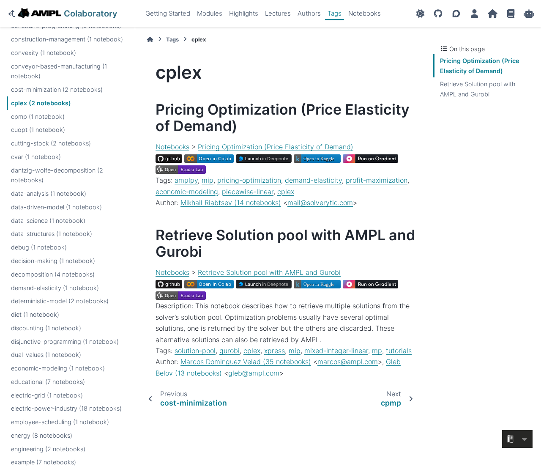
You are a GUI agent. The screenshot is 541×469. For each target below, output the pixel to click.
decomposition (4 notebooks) (53, 274)
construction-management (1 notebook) (67, 39)
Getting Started (167, 13)
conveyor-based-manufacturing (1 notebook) (59, 71)
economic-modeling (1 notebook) (58, 368)
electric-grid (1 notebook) (47, 395)
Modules (209, 13)
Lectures (278, 13)
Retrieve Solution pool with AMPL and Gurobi (269, 272)
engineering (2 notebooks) (48, 449)
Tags (335, 13)
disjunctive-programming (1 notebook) (65, 341)
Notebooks (364, 13)
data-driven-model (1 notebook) (56, 207)
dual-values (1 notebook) (46, 355)
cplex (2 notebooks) (41, 103)
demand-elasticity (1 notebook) (55, 287)
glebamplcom (253, 373)
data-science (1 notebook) (48, 220)
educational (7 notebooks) (48, 381)
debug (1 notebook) (39, 247)
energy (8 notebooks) (41, 435)
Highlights (243, 13)
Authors (309, 13)
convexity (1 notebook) (43, 52)
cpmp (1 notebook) (38, 116)
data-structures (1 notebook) (51, 234)
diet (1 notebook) (35, 314)
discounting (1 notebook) (46, 328)
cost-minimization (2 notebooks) (57, 89)
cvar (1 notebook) (36, 156)
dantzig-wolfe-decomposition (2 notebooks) (57, 175)
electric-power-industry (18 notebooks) (66, 408)
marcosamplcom (347, 361)
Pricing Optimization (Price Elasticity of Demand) (275, 147)
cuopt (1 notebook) (38, 129)
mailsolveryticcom (320, 202)
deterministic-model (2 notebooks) (60, 300)
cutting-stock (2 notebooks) (51, 143)
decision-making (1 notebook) (53, 260)
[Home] (150, 39)
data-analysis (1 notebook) (48, 193)
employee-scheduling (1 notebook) (60, 421)
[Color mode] (420, 13)
